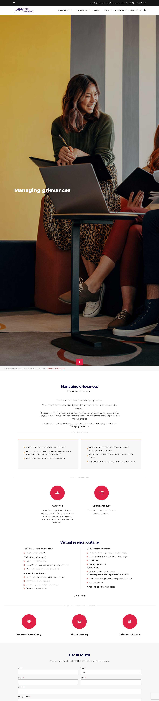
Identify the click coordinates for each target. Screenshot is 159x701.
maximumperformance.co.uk (15, 368)
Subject (21, 687)
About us (119, 10)
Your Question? (24, 697)
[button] (145, 10)
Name (20, 668)
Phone (21, 678)
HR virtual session (37, 368)
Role (83, 668)
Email (83, 678)
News (96, 10)
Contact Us (135, 10)
